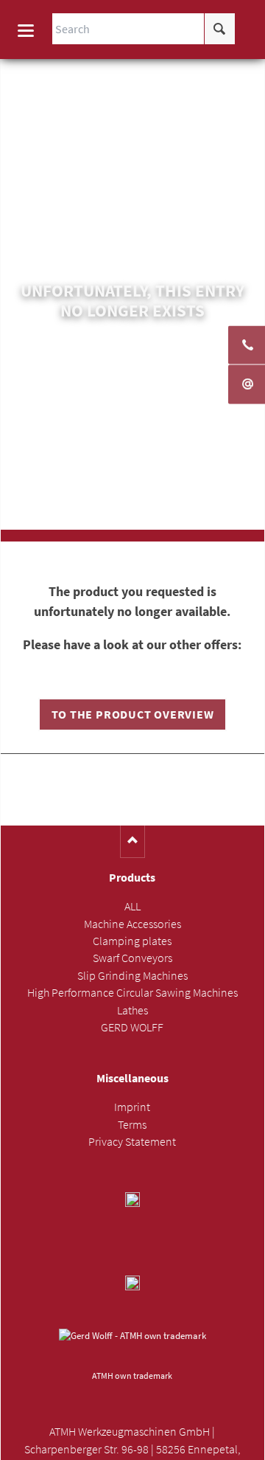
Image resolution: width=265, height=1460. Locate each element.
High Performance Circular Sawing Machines (132, 993)
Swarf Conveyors (132, 958)
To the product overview (133, 714)
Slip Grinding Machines (132, 976)
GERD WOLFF (132, 1027)
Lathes (132, 1010)
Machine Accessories (132, 924)
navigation (26, 30)
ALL (132, 906)
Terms (132, 1125)
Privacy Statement (132, 1142)
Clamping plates (132, 941)
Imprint (132, 1107)
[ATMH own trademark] (132, 1347)
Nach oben (133, 841)
